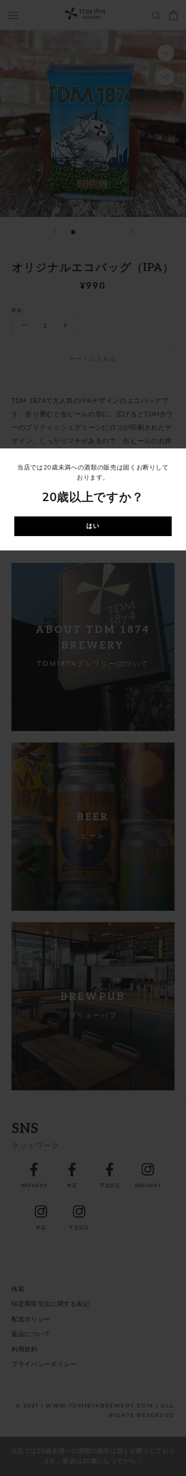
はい (92, 526)
